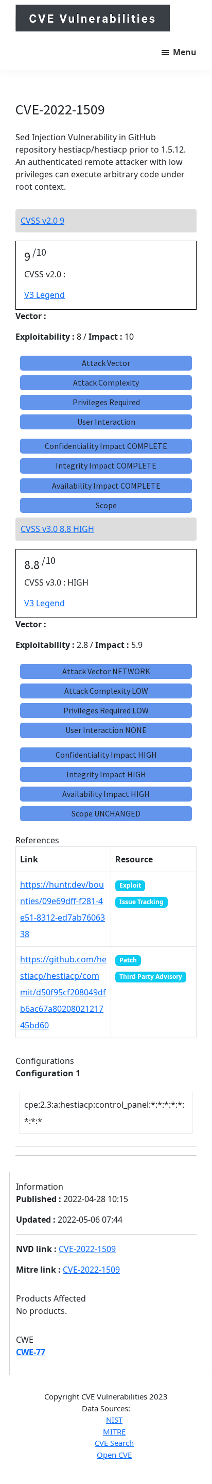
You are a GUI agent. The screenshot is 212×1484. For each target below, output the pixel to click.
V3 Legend (44, 295)
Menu (185, 52)
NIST (114, 1419)
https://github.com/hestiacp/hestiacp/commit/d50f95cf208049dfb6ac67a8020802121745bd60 (63, 992)
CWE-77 (30, 1352)
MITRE (114, 1431)
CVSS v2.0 (42, 220)
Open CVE (114, 1454)
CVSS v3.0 (57, 529)
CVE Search (114, 1443)
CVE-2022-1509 (87, 1249)
